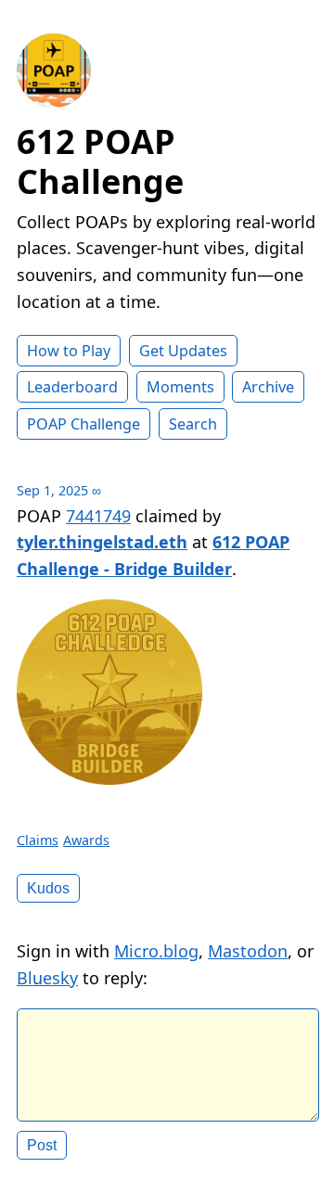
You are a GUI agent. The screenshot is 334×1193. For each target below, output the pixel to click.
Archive (268, 387)
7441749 (98, 516)
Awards (86, 840)
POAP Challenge (83, 424)
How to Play (68, 350)
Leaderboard (72, 387)
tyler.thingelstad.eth (102, 542)
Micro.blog (156, 951)
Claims (37, 840)
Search (193, 424)
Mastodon (248, 951)
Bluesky (47, 978)
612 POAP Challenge (100, 161)
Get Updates (183, 350)
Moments (180, 387)
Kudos (48, 887)
